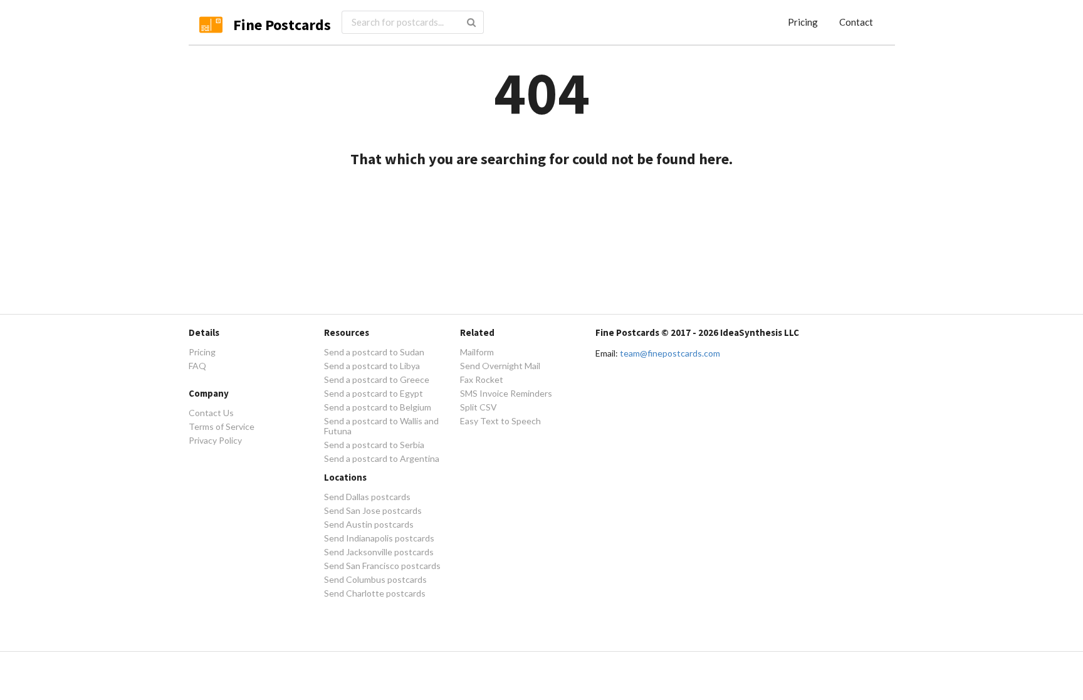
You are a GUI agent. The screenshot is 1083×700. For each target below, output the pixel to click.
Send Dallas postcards (367, 497)
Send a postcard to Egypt (373, 393)
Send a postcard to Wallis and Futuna (381, 425)
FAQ (197, 365)
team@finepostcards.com (670, 353)
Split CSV (478, 407)
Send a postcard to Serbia (374, 444)
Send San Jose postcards (373, 510)
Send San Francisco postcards (382, 565)
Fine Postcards (282, 24)
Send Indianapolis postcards (379, 538)
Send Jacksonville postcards (379, 551)
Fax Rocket (481, 379)
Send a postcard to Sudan (374, 352)
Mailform (477, 352)
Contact (856, 22)
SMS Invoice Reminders (506, 393)
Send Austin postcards (369, 524)
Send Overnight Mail (500, 365)
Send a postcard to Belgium (377, 407)
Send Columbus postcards (375, 579)
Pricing (803, 22)
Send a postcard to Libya (372, 365)
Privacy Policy (215, 440)
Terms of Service (221, 426)
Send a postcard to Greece (376, 379)
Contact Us (211, 413)
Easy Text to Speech (500, 420)
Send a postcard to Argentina (381, 458)
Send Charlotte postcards (375, 593)
